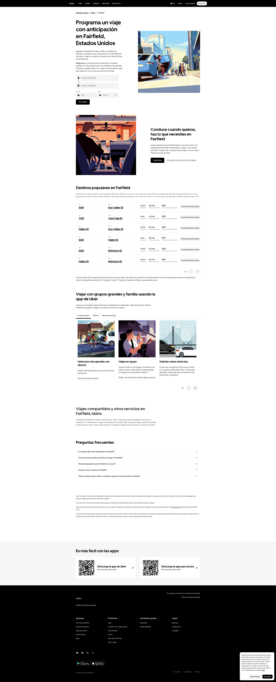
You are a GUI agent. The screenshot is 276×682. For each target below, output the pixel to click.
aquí (263, 670)
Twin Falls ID (115, 218)
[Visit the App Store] (98, 663)
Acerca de (115, 3)
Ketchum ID (115, 250)
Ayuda (180, 3)
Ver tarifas (83, 102)
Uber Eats (105, 3)
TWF (81, 218)
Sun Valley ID (115, 207)
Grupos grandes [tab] (83, 315)
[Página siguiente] (197, 271)
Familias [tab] (96, 315)
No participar (255, 676)
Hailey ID (84, 229)
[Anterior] (188, 388)
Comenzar (157, 160)
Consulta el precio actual (190, 206)
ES (174, 3)
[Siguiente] (195, 388)
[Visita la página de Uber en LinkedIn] (77, 652)
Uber (71, 3)
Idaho (93, 13)
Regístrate (202, 3)
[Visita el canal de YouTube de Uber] (82, 652)
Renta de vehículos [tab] (109, 315)
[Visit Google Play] (83, 663)
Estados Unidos (82, 13)
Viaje (80, 3)
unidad (87, 3)
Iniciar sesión (190, 3)
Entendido (267, 676)
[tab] (119, 315)
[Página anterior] (191, 271)
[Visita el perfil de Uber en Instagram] (87, 652)
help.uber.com (176, 507)
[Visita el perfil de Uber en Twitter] (92, 652)
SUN (81, 207)
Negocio (96, 3)
